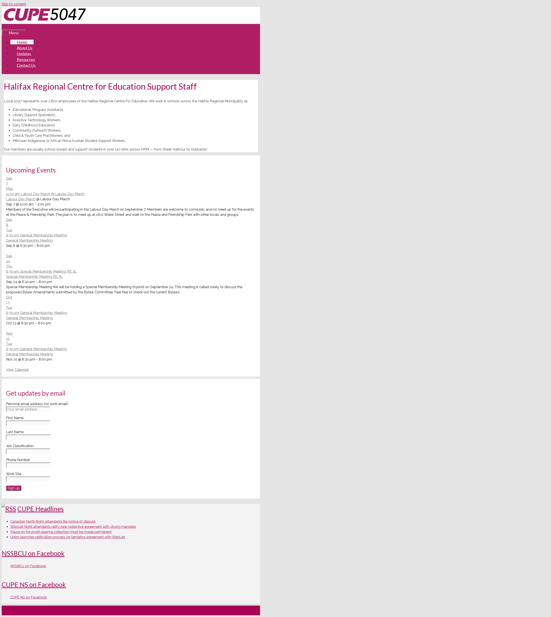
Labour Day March (21, 199)
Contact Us (26, 65)
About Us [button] (24, 47)
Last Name (15, 432)
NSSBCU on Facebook (33, 553)
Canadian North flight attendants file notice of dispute (53, 521)
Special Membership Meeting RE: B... (34, 277)
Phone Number (18, 460)
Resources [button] (26, 59)
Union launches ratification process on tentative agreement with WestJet (67, 537)
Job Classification (20, 446)
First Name (14, 418)
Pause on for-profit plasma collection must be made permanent (61, 532)
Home (22, 42)
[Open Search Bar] (8, 26)
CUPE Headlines (40, 509)
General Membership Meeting (29, 240)
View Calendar (17, 370)
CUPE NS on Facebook (34, 584)
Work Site (13, 474)
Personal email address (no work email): (37, 404)
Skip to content (14, 4)
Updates (24, 53)
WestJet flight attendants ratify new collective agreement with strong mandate (73, 527)
